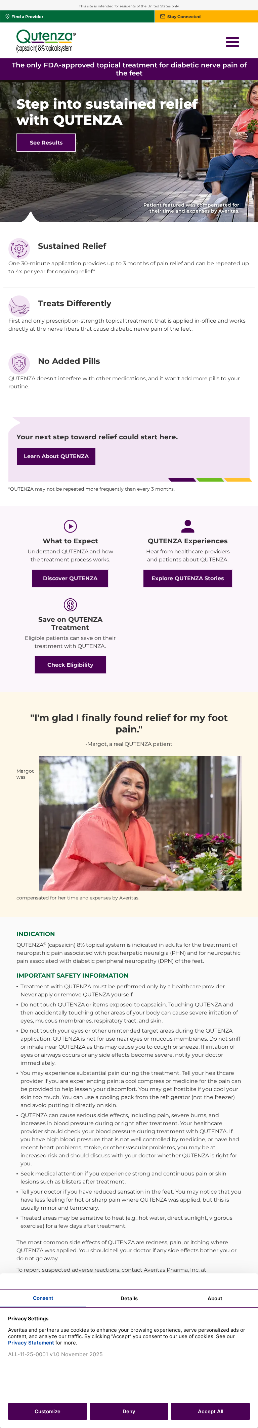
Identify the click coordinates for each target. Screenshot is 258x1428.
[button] (232, 42)
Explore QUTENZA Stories (188, 578)
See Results (46, 143)
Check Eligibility (70, 665)
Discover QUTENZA (70, 578)
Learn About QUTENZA (56, 456)
